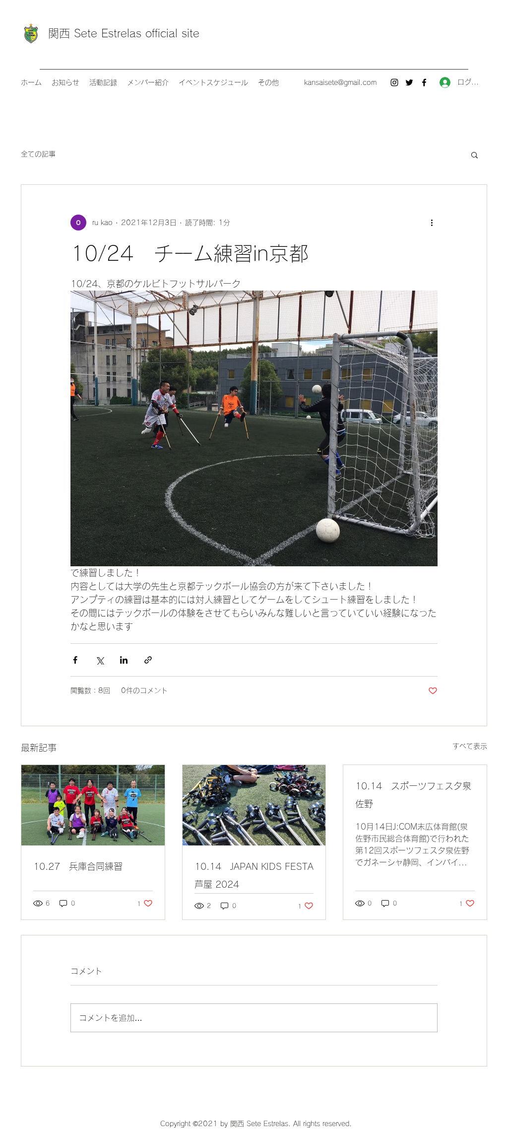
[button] (474, 154)
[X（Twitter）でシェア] (99, 660)
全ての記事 (38, 154)
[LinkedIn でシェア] (123, 660)
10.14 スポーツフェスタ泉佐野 (413, 794)
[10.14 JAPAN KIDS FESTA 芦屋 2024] (254, 805)
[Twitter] (409, 82)
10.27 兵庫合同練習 (78, 866)
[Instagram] (394, 82)
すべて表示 (469, 746)
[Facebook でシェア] (75, 660)
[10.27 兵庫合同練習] (93, 805)
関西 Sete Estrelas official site (123, 33)
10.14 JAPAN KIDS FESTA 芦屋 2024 (254, 875)
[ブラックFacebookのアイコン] (424, 82)
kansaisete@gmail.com (340, 82)
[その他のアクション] (432, 223)
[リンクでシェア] (148, 660)
